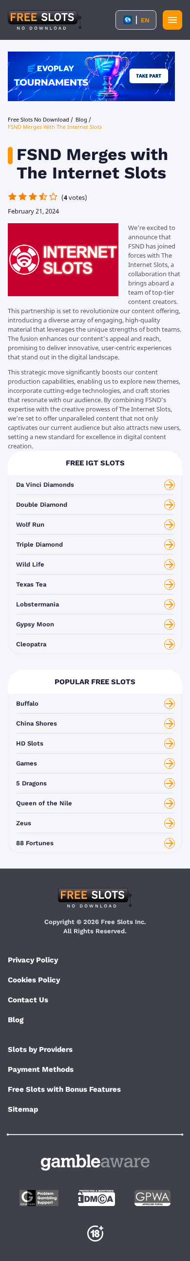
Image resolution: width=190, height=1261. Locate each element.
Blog (15, 1019)
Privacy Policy (33, 960)
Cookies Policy (34, 980)
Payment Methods (41, 1069)
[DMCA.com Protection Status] (96, 1198)
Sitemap (23, 1109)
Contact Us (28, 999)
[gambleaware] (95, 1162)
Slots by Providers (40, 1049)
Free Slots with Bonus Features (64, 1089)
